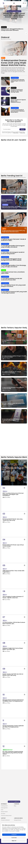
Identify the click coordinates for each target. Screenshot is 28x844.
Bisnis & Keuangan (8, 749)
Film (4, 58)
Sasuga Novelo (17, 820)
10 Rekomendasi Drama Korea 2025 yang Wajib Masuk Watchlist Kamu (13, 63)
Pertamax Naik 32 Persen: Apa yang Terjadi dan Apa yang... (12, 519)
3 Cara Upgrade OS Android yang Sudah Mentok (13, 340)
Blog (15, 806)
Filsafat (4, 27)
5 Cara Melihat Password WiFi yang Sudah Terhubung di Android (14, 292)
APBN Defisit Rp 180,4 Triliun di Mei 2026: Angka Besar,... (13, 571)
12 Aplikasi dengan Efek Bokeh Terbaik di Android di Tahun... (13, 239)
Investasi (5, 491)
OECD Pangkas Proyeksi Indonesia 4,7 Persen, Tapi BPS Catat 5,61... (13, 597)
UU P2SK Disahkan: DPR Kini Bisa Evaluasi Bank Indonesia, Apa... (14, 623)
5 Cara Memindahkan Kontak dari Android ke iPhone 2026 (11, 279)
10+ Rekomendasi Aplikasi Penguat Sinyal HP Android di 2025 (13, 356)
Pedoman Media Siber (6, 815)
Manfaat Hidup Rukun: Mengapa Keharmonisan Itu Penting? (11, 207)
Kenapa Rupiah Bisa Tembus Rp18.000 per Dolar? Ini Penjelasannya (13, 726)
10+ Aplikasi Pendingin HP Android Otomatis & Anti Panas (11, 372)
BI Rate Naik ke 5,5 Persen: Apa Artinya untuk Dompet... (13, 545)
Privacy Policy (15, 132)
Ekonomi (5, 465)
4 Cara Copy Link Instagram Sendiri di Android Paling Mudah (12, 252)
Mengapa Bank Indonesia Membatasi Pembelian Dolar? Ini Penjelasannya (13, 700)
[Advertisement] (14, 156)
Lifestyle (6, 204)
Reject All (14, 840)
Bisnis (4, 270)
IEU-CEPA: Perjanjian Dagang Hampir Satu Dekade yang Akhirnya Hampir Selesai (13, 753)
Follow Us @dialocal (14, 801)
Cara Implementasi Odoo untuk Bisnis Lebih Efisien (13, 272)
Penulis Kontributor (5, 820)
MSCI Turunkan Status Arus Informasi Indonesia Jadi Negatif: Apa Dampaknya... (13, 494)
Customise (14, 837)
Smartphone (15, 77)
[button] (2, 33)
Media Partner (4, 811)
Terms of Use (22, 132)
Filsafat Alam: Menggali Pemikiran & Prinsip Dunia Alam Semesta (12, 29)
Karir (2, 809)
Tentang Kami (4, 806)
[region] (14, 833)
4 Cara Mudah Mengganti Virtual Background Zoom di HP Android (11, 259)
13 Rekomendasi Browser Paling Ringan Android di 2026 (18, 81)
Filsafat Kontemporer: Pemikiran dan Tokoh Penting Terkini (17, 91)
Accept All (14, 834)
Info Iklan (3, 813)
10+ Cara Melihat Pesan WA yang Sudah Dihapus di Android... (13, 285)
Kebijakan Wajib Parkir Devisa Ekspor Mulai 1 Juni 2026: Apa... (13, 648)
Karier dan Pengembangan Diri (14, 11)
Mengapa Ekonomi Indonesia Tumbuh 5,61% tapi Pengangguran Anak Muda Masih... (13, 468)
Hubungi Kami (4, 807)
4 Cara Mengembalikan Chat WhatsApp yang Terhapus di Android (13, 266)
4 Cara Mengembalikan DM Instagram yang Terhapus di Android (13, 246)
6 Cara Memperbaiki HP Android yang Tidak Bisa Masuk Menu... (17, 111)
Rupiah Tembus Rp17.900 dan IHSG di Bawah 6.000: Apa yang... (13, 674)
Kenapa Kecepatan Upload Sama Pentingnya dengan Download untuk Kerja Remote (14, 16)
